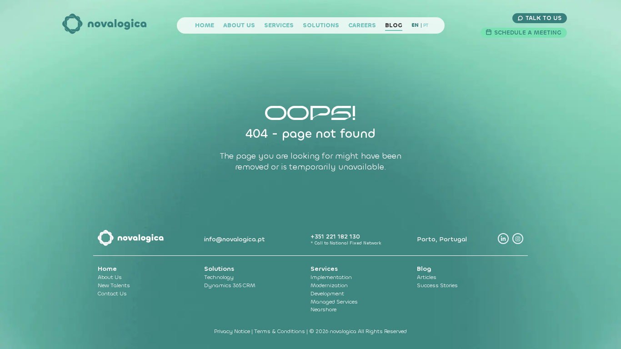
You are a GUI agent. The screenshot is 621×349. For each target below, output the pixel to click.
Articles (426, 277)
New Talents (114, 285)
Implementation (331, 277)
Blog (393, 25)
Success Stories (437, 285)
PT (425, 25)
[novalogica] (104, 25)
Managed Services (334, 301)
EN (415, 25)
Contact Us (112, 293)
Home (204, 25)
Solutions (321, 25)
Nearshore (323, 309)
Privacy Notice (232, 331)
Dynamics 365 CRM (229, 285)
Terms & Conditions (280, 331)
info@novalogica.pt (234, 239)
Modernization (329, 285)
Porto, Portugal (442, 239)
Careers (362, 25)
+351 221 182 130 (335, 236)
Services (279, 25)
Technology (219, 277)
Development (327, 293)
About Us (239, 25)
